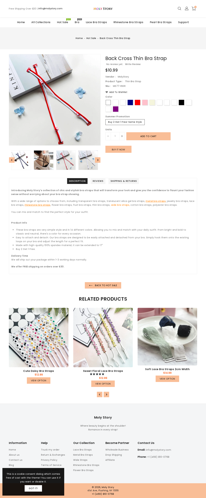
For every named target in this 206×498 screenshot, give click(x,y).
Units (108, 129)
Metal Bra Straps (83, 454)
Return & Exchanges (53, 454)
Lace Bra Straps (82, 449)
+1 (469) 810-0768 (158, 457)
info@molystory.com (50, 8)
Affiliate (110, 460)
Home (79, 38)
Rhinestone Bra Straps (86, 465)
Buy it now (118, 149)
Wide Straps (80, 460)
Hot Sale (91, 38)
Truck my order (50, 449)
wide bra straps (120, 205)
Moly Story (103, 417)
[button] (97, 374)
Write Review (133, 64)
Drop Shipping (113, 454)
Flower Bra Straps (83, 470)
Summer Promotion (117, 116)
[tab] (77, 181)
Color (108, 96)
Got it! (33, 488)
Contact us (15, 460)
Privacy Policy (49, 460)
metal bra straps (156, 201)
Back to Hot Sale (105, 285)
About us (14, 454)
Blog (11, 465)
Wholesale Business (117, 449)
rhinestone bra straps (37, 205)
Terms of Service (51, 465)
